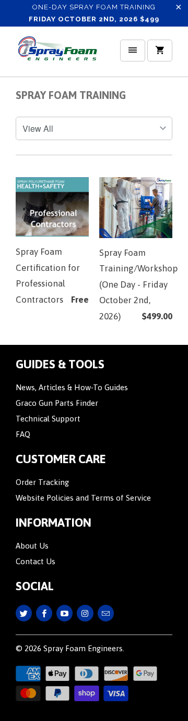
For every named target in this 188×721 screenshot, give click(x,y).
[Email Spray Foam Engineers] (106, 613)
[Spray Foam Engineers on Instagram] (85, 613)
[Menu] (132, 50)
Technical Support (48, 418)
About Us (32, 545)
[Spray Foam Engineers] (57, 55)
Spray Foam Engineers (83, 648)
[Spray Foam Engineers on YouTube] (64, 613)
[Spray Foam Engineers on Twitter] (24, 613)
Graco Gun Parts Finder (57, 403)
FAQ (23, 434)
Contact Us (35, 561)
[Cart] (159, 50)
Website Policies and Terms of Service (83, 497)
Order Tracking (42, 482)
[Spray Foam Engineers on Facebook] (44, 613)
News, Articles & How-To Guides (72, 387)
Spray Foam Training (71, 95)
